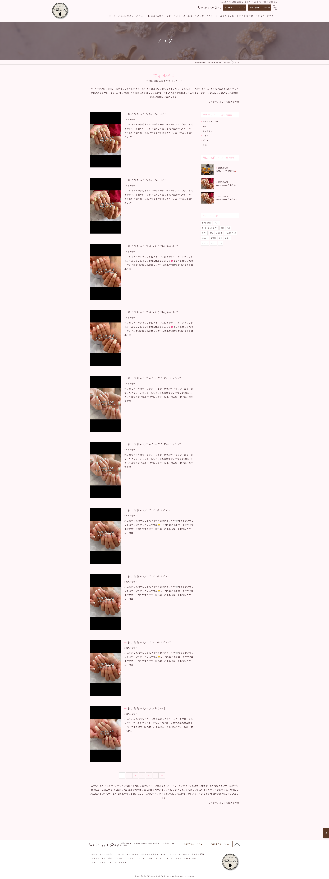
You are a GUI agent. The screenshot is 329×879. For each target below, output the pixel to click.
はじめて (219, 233)
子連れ (206, 145)
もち (220, 238)
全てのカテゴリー (210, 121)
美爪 (205, 126)
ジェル (206, 135)
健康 (222, 228)
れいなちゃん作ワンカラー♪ (147, 708)
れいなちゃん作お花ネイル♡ (147, 114)
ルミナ (227, 238)
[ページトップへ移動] (237, 844)
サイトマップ (120, 862)
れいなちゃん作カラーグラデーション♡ (154, 378)
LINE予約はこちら (234, 7)
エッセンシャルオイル (209, 228)
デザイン (207, 140)
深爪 (211, 233)
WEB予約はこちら (258, 7)
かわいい (205, 238)
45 (162, 775)
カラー (213, 243)
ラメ (220, 243)
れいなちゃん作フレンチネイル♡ (150, 510)
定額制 (213, 238)
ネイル (204, 233)
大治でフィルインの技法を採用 (223, 102)
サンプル (205, 243)
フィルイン (207, 130)
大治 (228, 228)
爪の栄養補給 (206, 223)
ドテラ (216, 223)
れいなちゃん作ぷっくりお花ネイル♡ (153, 246)
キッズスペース (230, 233)
